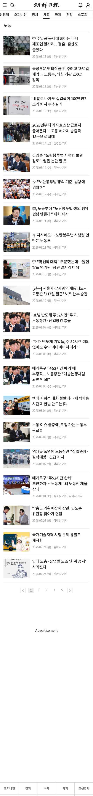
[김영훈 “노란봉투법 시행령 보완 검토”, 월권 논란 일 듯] (16, 162)
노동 (7, 25)
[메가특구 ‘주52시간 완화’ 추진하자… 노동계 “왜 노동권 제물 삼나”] (16, 485)
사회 (65, 788)
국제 (46, 788)
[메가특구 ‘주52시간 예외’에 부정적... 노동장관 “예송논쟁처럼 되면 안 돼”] (16, 375)
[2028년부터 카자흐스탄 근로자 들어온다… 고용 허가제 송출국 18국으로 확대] (16, 132)
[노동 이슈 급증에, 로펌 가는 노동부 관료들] (16, 432)
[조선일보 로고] (46, 5)
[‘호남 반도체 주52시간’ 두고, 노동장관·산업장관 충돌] (16, 322)
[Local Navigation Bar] (4, 5)
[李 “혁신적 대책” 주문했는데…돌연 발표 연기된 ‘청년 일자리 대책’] (16, 269)
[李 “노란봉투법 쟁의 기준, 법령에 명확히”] (16, 189)
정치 (28, 788)
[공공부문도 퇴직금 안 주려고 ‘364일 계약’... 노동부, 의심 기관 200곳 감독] (16, 75)
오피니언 (9, 788)
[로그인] (88, 5)
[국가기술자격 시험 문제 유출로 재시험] (16, 542)
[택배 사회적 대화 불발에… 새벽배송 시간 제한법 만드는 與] (16, 405)
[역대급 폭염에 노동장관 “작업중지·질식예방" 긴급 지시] (16, 458)
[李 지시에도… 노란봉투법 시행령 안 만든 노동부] (16, 242)
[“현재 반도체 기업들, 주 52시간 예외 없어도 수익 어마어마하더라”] (16, 348)
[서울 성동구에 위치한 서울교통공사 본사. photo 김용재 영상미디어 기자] (16, 295)
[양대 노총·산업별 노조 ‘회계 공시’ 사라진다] (16, 568)
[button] (4, 5)
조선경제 (84, 788)
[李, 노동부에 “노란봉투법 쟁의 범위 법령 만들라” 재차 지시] (16, 215)
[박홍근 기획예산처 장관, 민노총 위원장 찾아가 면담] (16, 515)
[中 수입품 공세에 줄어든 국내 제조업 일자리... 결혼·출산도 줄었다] (16, 45)
